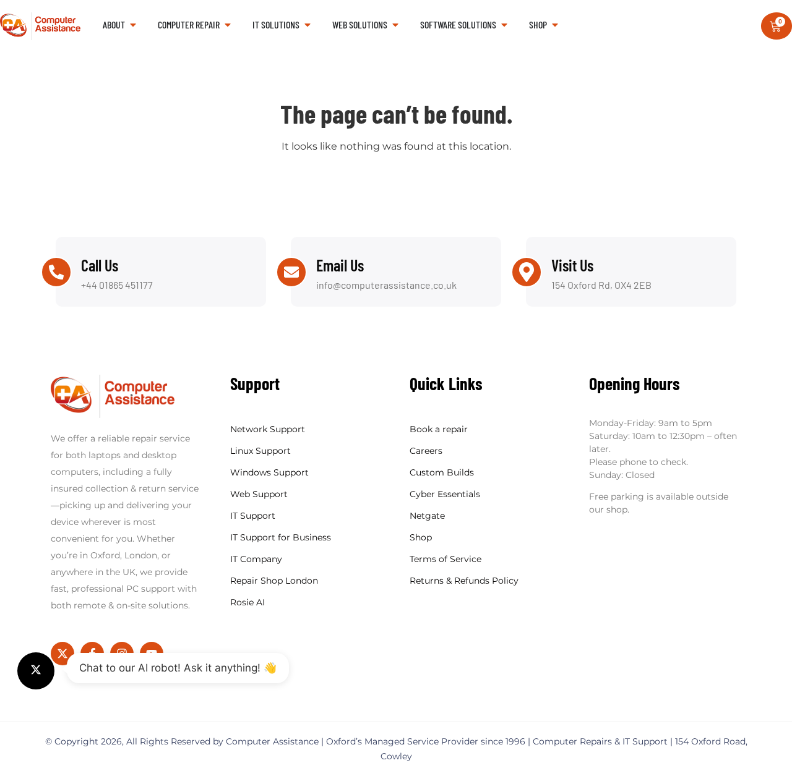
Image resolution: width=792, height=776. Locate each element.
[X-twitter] (62, 653)
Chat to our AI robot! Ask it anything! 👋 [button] (178, 668)
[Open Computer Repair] (228, 24)
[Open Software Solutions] (504, 24)
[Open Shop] (555, 24)
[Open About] (133, 24)
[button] (35, 670)
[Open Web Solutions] (395, 24)
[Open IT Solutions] (307, 24)
